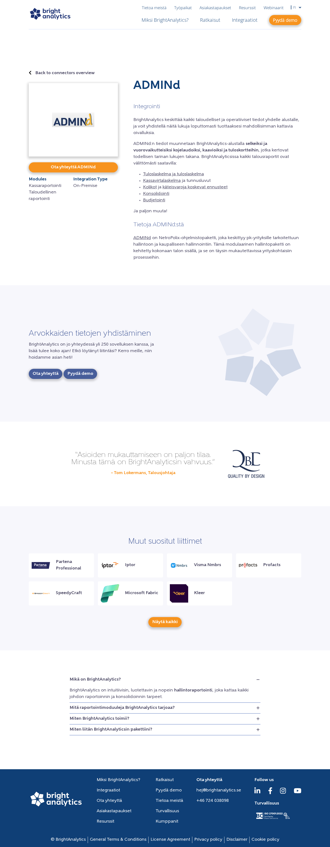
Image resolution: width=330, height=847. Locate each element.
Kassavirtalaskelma (162, 181)
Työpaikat (183, 7)
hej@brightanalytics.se (218, 790)
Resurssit (247, 7)
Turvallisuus (167, 811)
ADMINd (142, 238)
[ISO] (272, 819)
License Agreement (170, 840)
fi (295, 7)
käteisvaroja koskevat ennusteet (195, 187)
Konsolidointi (156, 194)
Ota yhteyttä (109, 801)
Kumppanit (167, 821)
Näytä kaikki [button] (165, 622)
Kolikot (150, 187)
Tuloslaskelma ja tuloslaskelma (173, 174)
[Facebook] (270, 793)
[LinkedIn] (257, 793)
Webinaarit (274, 7)
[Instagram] (283, 793)
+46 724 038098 (212, 801)
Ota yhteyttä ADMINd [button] (73, 167)
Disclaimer (236, 840)
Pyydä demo (169, 790)
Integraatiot (245, 20)
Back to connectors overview (65, 73)
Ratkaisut (210, 20)
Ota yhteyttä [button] (45, 374)
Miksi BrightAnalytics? (165, 20)
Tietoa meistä (154, 7)
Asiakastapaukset (215, 7)
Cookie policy (265, 840)
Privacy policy (208, 840)
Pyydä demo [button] (285, 20)
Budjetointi (154, 200)
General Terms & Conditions (118, 840)
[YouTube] (297, 793)
